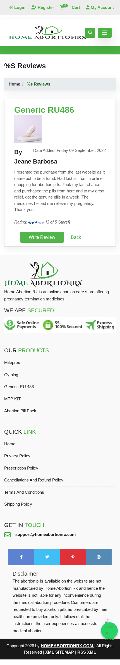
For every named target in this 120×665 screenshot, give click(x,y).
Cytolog (11, 374)
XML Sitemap (59, 652)
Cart (72, 7)
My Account (102, 7)
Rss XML (86, 652)
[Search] (90, 33)
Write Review (42, 237)
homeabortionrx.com (67, 645)
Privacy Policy (17, 455)
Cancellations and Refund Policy (33, 480)
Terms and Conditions (24, 492)
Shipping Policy (18, 504)
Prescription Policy (21, 468)
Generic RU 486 (19, 386)
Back (76, 237)
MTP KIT (12, 399)
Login (19, 7)
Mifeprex (12, 362)
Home (14, 84)
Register (45, 7)
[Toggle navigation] (105, 33)
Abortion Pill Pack (20, 410)
